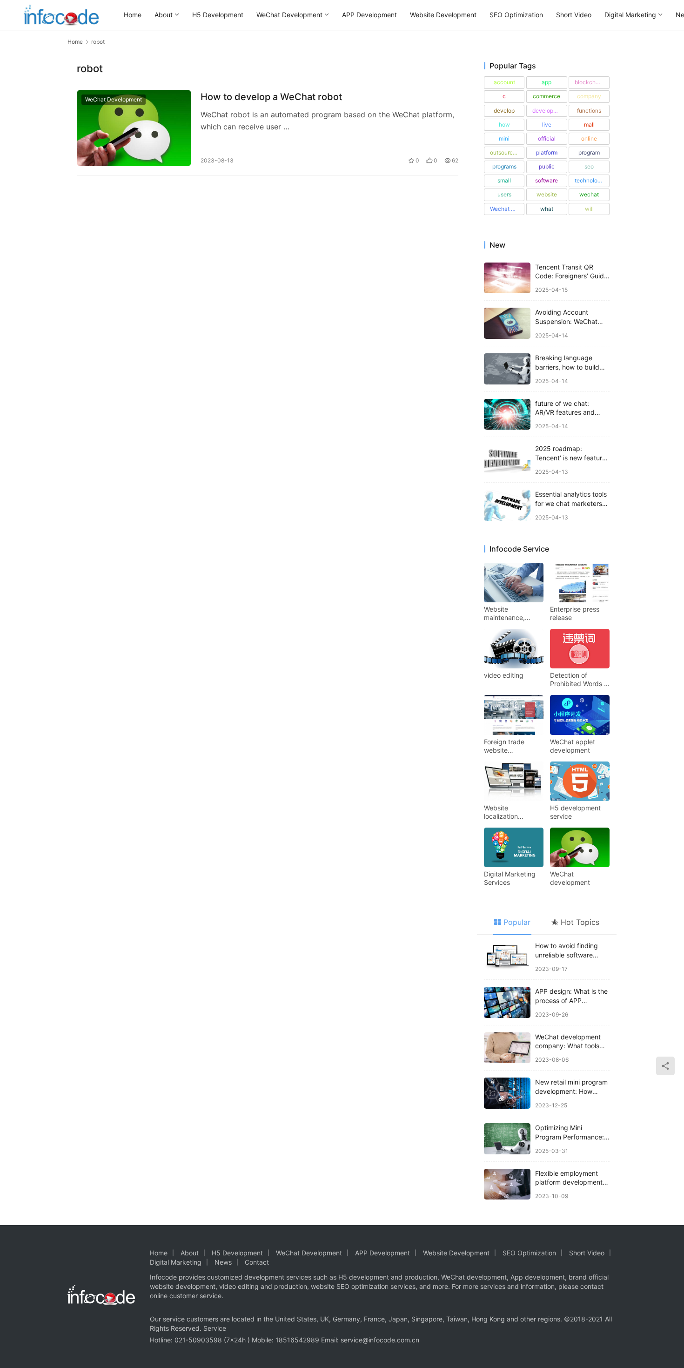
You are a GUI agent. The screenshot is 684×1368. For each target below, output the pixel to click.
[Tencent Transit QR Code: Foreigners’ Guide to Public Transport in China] (507, 278)
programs (504, 166)
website (546, 194)
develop (504, 110)
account (504, 82)
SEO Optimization (516, 15)
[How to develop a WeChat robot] (134, 128)
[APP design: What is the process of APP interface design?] (507, 1002)
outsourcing (505, 152)
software (546, 180)
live (546, 124)
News (223, 1262)
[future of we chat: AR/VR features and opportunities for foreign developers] (507, 414)
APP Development (369, 15)
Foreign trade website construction (504, 746)
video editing (503, 675)
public (547, 166)
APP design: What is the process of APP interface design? (571, 1000)
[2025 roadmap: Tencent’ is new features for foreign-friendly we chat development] (507, 459)
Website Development (443, 15)
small (504, 180)
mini (504, 138)
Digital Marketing (630, 15)
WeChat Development (289, 15)
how (504, 124)
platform (546, 152)
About (163, 15)
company (589, 96)
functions (589, 110)
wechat (589, 194)
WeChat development (570, 878)
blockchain (589, 82)
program (589, 152)
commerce (546, 96)
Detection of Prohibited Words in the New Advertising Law (579, 679)
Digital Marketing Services (510, 878)
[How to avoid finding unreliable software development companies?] (507, 956)
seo (589, 166)
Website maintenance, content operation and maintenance (511, 613)
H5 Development (217, 15)
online (589, 138)
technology (589, 180)
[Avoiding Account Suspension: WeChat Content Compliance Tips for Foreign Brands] (507, 323)
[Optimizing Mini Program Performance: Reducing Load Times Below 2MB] (507, 1138)
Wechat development (507, 208)
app (546, 82)
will (589, 208)
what (546, 208)
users (504, 194)
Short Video (573, 15)
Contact (257, 1262)
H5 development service (575, 812)
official (547, 138)
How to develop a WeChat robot (271, 96)
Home (132, 15)
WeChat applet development (572, 746)
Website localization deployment (502, 812)
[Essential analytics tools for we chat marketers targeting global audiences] (507, 505)
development (549, 110)
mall (589, 124)
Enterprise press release (574, 613)
